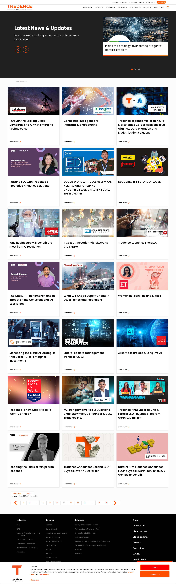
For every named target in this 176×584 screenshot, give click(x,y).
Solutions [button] (109, 7)
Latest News (23, 81)
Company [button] (158, 7)
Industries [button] (86, 7)
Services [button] (98, 7)
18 (71, 503)
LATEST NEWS (133, 2)
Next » (28, 493)
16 (57, 503)
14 (43, 503)
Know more (35, 580)
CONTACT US (161, 2)
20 (85, 503)
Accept (154, 567)
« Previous (17, 493)
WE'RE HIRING (150, 2)
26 (106, 503)
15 (50, 503)
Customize (154, 574)
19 (78, 503)
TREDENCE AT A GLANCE (119, 2)
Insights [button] (146, 7)
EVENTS (141, 2)
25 (99, 503)
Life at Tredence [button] (135, 7)
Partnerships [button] (122, 7)
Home (17, 81)
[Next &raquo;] (115, 503)
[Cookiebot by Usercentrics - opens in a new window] (17, 580)
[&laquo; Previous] (16, 503)
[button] (168, 7)
